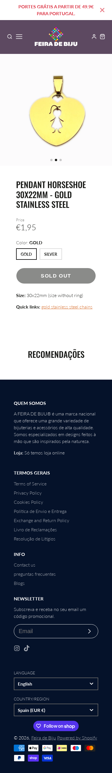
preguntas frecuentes (35, 574)
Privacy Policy (28, 492)
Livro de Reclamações (35, 529)
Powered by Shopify (77, 737)
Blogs (19, 583)
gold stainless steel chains (66, 306)
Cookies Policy (28, 502)
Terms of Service (30, 483)
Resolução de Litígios (34, 538)
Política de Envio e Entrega (40, 511)
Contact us (24, 564)
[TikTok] (27, 648)
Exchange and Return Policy (41, 520)
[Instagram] (17, 648)
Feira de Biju (43, 737)
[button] (51, 160)
